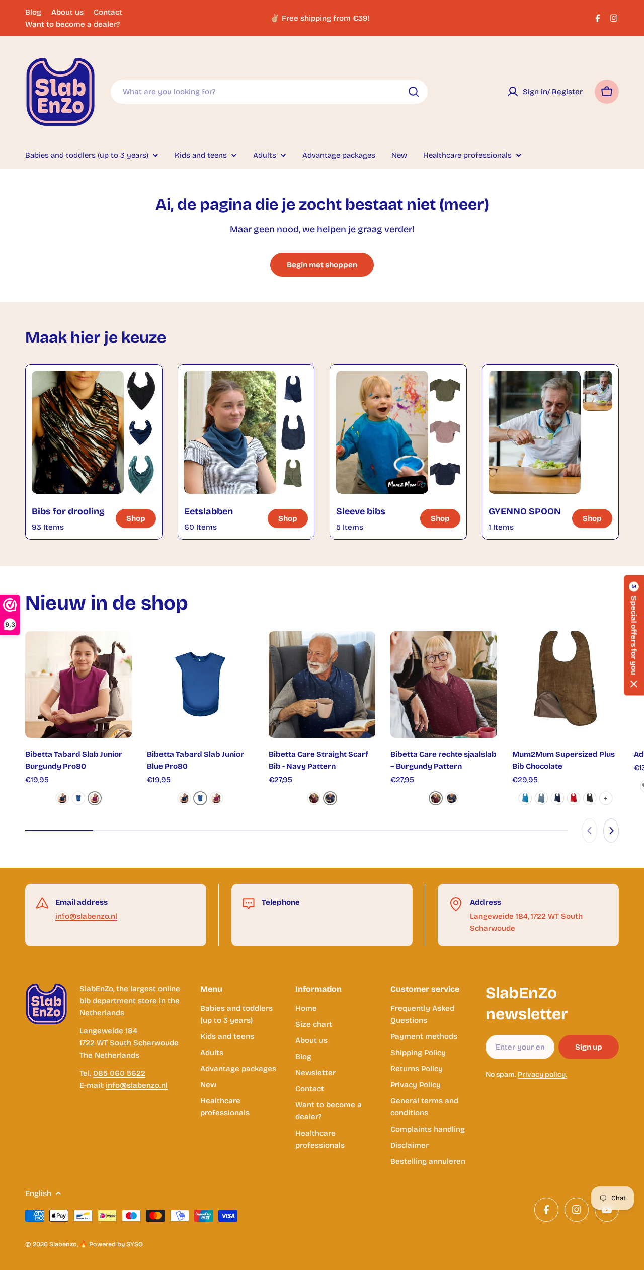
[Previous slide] (589, 830)
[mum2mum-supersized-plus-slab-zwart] (590, 798)
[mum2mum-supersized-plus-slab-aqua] (525, 798)
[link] (140, 391)
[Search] (414, 92)
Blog (33, 12)
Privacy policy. (542, 1074)
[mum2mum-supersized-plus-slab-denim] (541, 798)
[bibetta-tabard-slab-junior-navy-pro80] (62, 798)
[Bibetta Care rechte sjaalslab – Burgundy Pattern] (443, 684)
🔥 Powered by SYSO (111, 1244)
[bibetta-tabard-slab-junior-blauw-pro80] (78, 798)
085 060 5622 (119, 1073)
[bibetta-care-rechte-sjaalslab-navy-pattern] (330, 798)
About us (67, 12)
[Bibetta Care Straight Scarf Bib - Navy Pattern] (322, 684)
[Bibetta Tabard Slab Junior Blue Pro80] (200, 684)
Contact (108, 12)
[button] (634, 635)
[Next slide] (611, 830)
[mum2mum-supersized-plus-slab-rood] (574, 798)
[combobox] (269, 92)
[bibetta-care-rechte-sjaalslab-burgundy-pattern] (314, 798)
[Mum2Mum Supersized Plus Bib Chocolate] (565, 684)
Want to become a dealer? (72, 24)
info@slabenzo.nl (86, 916)
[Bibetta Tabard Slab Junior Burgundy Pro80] (78, 684)
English (38, 1193)
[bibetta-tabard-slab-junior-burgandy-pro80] (95, 798)
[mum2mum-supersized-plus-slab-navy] (557, 798)
